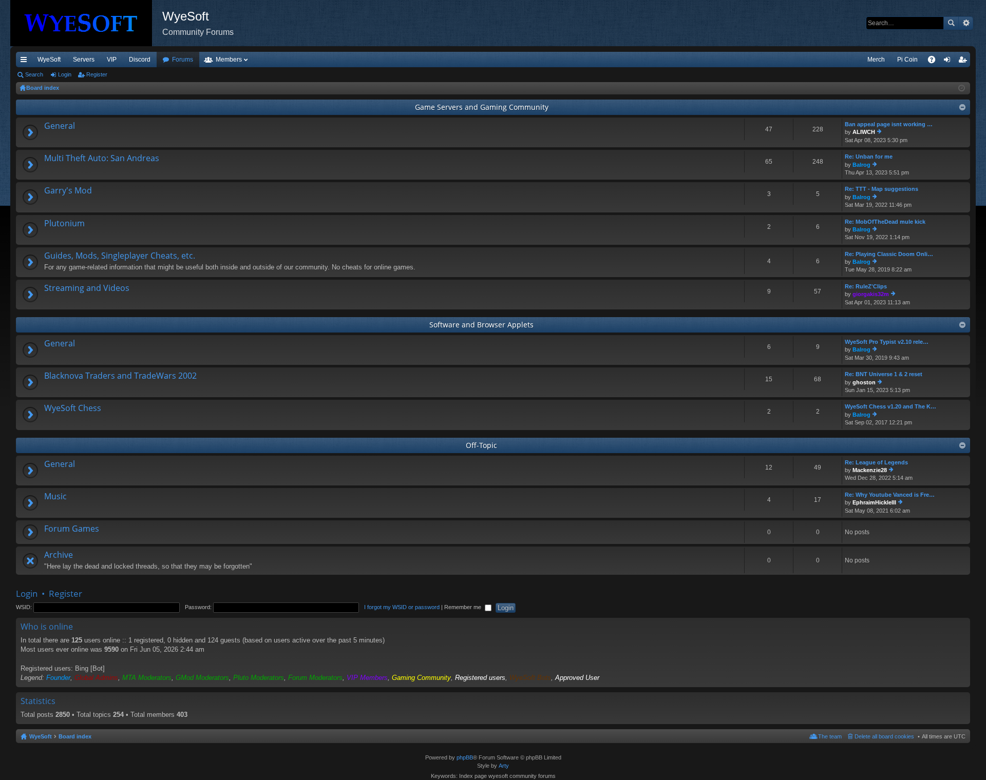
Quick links (25, 61)
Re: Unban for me (869, 156)
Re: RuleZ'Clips (866, 286)
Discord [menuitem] (139, 59)
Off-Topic (481, 445)
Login (64, 74)
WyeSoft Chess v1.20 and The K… (890, 406)
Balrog (861, 165)
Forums (182, 59)
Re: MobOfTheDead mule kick (885, 222)
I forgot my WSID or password (402, 607)
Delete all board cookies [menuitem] (884, 736)
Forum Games (71, 529)
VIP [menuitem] (112, 59)
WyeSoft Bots (530, 677)
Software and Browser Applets (481, 324)
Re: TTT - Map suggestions (881, 189)
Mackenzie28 (869, 470)
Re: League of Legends (876, 462)
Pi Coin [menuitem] (907, 59)
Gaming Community (421, 677)
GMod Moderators (202, 677)
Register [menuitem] (964, 61)
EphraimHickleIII (874, 502)
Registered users (480, 677)
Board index (75, 736)
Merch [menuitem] (876, 59)
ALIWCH (863, 132)
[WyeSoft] (86, 23)
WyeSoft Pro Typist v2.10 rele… (886, 342)
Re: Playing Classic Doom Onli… (889, 254)
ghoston (864, 382)
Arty (504, 766)
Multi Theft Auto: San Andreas (101, 158)
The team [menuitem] (830, 736)
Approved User (577, 677)
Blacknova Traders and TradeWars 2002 (120, 376)
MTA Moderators (147, 677)
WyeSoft (49, 59)
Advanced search (966, 23)
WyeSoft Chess (72, 408)
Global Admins (96, 677)
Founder (58, 677)
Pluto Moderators (258, 677)
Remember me (463, 607)
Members (229, 59)
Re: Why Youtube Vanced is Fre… (890, 495)
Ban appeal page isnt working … (889, 124)
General (59, 126)
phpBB (465, 757)
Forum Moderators (315, 677)
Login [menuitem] (949, 61)
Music (55, 497)
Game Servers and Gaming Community (481, 107)
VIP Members (367, 677)
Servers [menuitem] (83, 59)
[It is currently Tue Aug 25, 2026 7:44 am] (961, 88)
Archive (58, 555)
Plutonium (64, 224)
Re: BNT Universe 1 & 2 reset (883, 374)
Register (96, 74)
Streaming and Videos (86, 288)
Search (951, 23)
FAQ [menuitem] (935, 61)
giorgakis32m (870, 294)
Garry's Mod (68, 191)
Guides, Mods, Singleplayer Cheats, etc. (119, 256)
